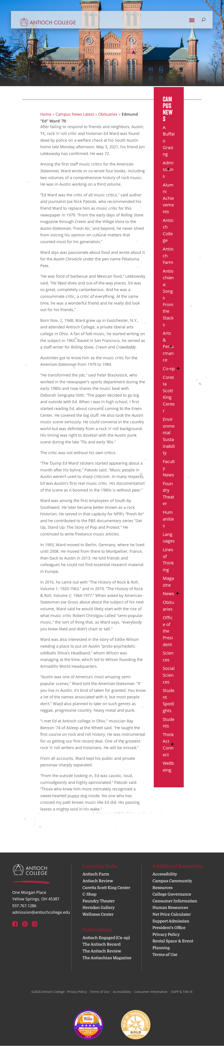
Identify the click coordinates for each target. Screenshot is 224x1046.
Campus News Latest (75, 114)
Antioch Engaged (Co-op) (106, 938)
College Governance (171, 894)
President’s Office (169, 928)
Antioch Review (97, 881)
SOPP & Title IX (181, 992)
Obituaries (107, 114)
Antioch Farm (95, 874)
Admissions (168, 169)
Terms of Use (164, 954)
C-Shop (89, 894)
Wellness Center (98, 914)
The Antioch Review (101, 951)
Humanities (168, 518)
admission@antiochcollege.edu (41, 912)
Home (45, 114)
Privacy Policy (166, 934)
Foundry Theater (98, 901)
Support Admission (170, 921)
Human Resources (170, 907)
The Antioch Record (101, 944)
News (168, 593)
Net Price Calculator (171, 914)
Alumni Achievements (168, 198)
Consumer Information (174, 901)
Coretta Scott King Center (106, 888)
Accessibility (164, 874)
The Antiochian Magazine (106, 958)
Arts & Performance (168, 346)
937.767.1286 (24, 905)
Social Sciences (169, 675)
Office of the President (168, 631)
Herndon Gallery (98, 907)
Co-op (169, 368)
